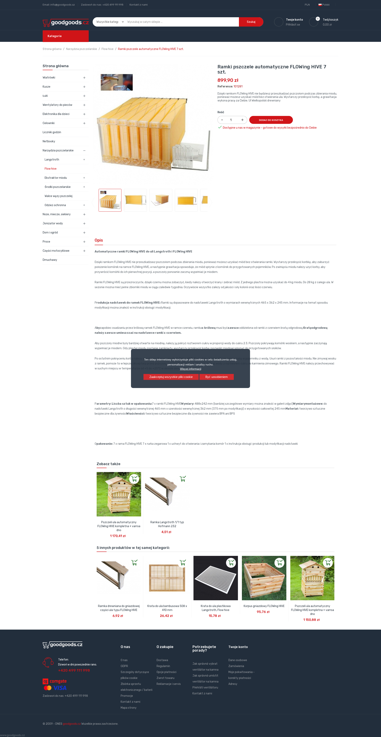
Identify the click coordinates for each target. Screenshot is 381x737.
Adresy (232, 684)
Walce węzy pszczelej (58, 196)
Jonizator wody (53, 223)
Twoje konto (238, 647)
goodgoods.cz (72, 724)
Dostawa (162, 660)
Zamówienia (236, 666)
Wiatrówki (49, 77)
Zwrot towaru (165, 678)
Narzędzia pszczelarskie (58, 150)
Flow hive (51, 168)
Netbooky (49, 141)
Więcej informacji (190, 368)
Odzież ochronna (55, 205)
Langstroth (52, 159)
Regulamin (163, 666)
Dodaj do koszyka (271, 120)
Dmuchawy (50, 260)
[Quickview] (100, 475)
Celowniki (49, 123)
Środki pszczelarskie (58, 187)
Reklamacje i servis (169, 684)
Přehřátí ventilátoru (205, 687)
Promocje (127, 696)
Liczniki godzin (52, 132)
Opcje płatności (166, 672)
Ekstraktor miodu (56, 178)
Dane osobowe (237, 660)
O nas (124, 660)
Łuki (45, 96)
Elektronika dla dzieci (56, 114)
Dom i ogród (50, 232)
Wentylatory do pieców (57, 105)
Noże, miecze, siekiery (57, 214)
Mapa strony (129, 707)
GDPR (124, 666)
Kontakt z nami (139, 4)
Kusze (46, 86)
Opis (99, 240)
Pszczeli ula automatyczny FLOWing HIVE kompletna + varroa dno (118, 526)
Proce (46, 241)
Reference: (225, 86)
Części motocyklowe (56, 250)
